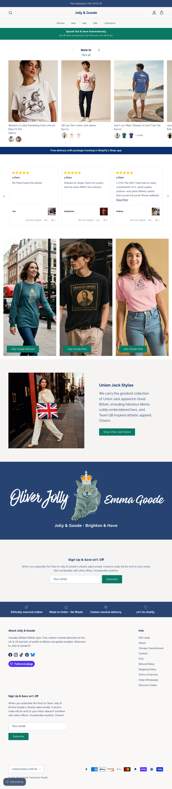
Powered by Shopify (38, 777)
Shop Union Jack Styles (117, 431)
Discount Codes (148, 685)
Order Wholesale (148, 679)
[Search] (10, 13)
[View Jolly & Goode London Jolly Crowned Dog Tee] (156, 212)
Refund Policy (147, 664)
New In (86, 50)
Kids (84, 23)
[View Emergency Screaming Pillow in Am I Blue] (52, 212)
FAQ (141, 658)
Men (73, 23)
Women (60, 23)
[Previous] (4, 196)
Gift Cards (144, 637)
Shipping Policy (147, 669)
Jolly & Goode (21, 777)
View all (86, 54)
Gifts (95, 23)
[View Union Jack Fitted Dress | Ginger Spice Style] (104, 212)
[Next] (168, 196)
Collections (110, 23)
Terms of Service (148, 674)
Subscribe (112, 579)
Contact (143, 653)
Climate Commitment (151, 648)
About (142, 642)
